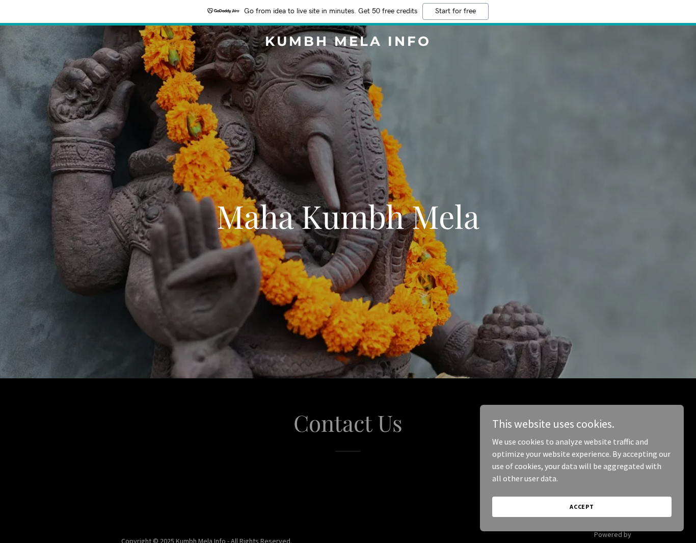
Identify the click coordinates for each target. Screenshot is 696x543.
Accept (582, 506)
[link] (348, 43)
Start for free (455, 11)
